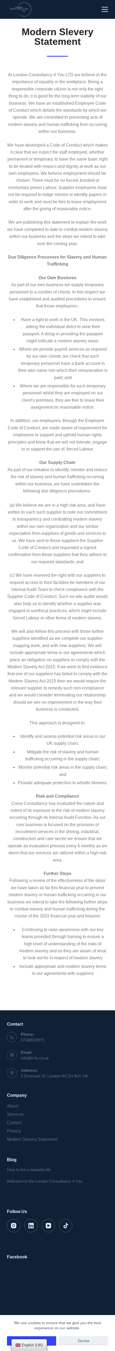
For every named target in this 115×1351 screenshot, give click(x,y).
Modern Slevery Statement (32, 1139)
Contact (14, 1122)
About (12, 1106)
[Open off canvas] (105, 9)
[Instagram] (13, 1225)
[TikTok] (65, 1225)
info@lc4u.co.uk (35, 1058)
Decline (83, 1341)
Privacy (14, 1131)
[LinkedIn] (31, 1225)
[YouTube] (48, 1225)
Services (15, 1114)
